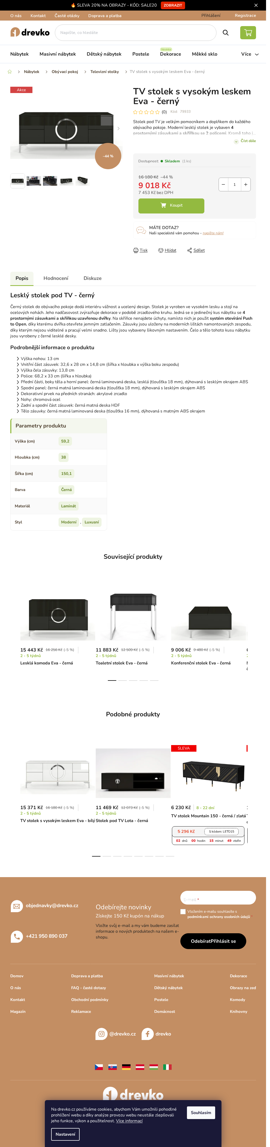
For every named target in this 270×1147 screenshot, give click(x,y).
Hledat (225, 33)
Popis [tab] (22, 278)
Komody (237, 999)
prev (14, 632)
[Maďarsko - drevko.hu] (154, 1067)
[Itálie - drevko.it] (167, 1067)
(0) (164, 112)
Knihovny (238, 1011)
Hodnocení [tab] (56, 278)
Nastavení (65, 1134)
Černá (66, 489)
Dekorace (238, 976)
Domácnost (164, 1011)
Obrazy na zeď (243, 987)
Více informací (129, 1121)
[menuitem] (19, 54)
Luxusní (92, 522)
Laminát (68, 506)
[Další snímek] (119, 128)
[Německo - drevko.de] (126, 1067)
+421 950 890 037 (47, 936)
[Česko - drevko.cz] (99, 1067)
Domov (16, 976)
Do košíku (171, 205)
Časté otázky (67, 16)
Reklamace (81, 1011)
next (252, 632)
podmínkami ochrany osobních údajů (218, 916)
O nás (16, 16)
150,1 (66, 473)
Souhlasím (201, 1113)
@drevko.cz (122, 1034)
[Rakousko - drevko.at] (140, 1067)
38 (63, 457)
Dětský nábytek (168, 987)
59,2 (65, 441)
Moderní (68, 522)
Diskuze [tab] (93, 278)
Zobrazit (173, 5)
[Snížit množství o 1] (223, 184)
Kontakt (38, 16)
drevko (163, 1034)
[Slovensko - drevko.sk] (112, 1067)
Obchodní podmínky (89, 999)
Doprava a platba (105, 16)
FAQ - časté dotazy (88, 987)
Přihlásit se (223, 941)
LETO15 (221, 831)
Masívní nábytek (169, 976)
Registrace (245, 15)
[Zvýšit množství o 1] (245, 184)
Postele (161, 999)
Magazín (18, 1011)
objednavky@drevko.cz (52, 905)
